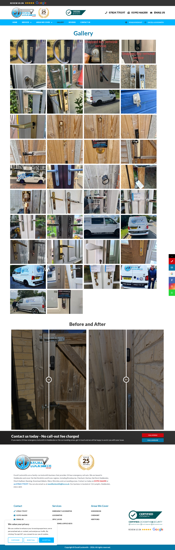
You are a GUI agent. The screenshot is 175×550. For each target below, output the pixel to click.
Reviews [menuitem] (72, 22)
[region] (31, 532)
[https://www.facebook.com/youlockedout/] (172, 280)
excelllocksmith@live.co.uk (58, 484)
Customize (15, 540)
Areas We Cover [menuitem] (43, 22)
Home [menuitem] (14, 22)
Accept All (46, 540)
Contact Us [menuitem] (85, 22)
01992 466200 (100, 481)
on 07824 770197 (21, 484)
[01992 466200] (172, 261)
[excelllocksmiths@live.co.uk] (172, 267)
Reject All (31, 540)
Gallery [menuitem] (60, 22)
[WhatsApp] (172, 293)
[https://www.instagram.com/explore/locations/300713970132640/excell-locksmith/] (172, 286)
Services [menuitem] (25, 22)
